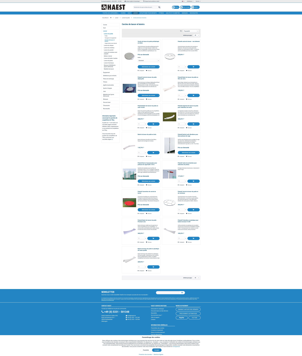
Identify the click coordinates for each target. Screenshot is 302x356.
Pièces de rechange (108, 79)
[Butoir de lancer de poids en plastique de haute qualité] (129, 260)
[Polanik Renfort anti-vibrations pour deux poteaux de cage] (169, 145)
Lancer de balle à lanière (110, 58)
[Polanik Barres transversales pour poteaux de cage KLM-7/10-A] (129, 174)
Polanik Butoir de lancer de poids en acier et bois (148, 106)
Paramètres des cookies (157, 328)
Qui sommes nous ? (156, 315)
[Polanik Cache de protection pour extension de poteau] (169, 174)
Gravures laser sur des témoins (159, 311)
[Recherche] (159, 7)
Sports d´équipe (107, 88)
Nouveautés (106, 108)
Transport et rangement (110, 38)
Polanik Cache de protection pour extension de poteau (187, 163)
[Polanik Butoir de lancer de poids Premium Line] (129, 231)
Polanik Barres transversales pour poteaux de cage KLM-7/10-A (147, 163)
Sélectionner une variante (148, 67)
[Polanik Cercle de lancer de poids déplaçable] (129, 88)
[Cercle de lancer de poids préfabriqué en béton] (129, 56)
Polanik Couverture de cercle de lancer (147, 192)
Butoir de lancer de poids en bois (147, 134)
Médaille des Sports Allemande (108, 95)
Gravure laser (106, 102)
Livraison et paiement (157, 330)
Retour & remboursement (158, 332)
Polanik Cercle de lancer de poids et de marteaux (188, 192)
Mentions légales (158, 354)
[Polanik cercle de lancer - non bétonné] (169, 56)
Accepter (156, 350)
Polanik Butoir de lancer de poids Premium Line (147, 220)
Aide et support (155, 317)
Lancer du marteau (109, 47)
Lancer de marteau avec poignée (110, 53)
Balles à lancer (108, 56)
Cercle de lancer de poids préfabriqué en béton (148, 42)
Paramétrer (146, 350)
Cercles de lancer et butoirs (110, 40)
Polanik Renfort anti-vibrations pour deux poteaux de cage (188, 135)
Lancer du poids (108, 33)
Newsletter (154, 313)
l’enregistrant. (176, 346)
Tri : (181, 31)
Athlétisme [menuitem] (189, 1)
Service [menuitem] (197, 1)
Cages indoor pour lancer (111, 43)
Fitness (105, 82)
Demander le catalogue (157, 309)
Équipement (106, 72)
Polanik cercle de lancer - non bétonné (189, 41)
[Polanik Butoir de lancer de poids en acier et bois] (129, 117)
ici (112, 139)
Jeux (104, 91)
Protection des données (145, 354)
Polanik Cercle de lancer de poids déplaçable (147, 78)
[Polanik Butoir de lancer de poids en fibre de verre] (169, 88)
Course (105, 24)
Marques (105, 99)
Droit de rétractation (156, 334)
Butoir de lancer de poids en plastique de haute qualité (148, 249)
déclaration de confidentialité (107, 300)
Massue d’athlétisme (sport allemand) (109, 65)
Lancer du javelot (108, 50)
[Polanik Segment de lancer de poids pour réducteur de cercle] (169, 117)
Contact (153, 319)
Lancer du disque (108, 45)
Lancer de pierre (108, 60)
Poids (106, 36)
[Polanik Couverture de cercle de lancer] (129, 202)
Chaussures (106, 105)
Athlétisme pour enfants (109, 75)
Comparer (141, 70)
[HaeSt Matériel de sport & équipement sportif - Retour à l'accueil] (113, 7)
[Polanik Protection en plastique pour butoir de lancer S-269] (169, 231)
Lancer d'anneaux (109, 63)
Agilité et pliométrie (108, 85)
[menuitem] (147, 7)
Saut (104, 28)
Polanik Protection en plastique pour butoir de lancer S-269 (188, 220)
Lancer (105, 31)
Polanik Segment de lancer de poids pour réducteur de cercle (188, 106)
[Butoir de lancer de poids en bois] (129, 145)
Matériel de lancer (109, 69)
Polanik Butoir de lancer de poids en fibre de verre (188, 78)
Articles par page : (187, 35)
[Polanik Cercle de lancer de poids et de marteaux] (169, 202)
